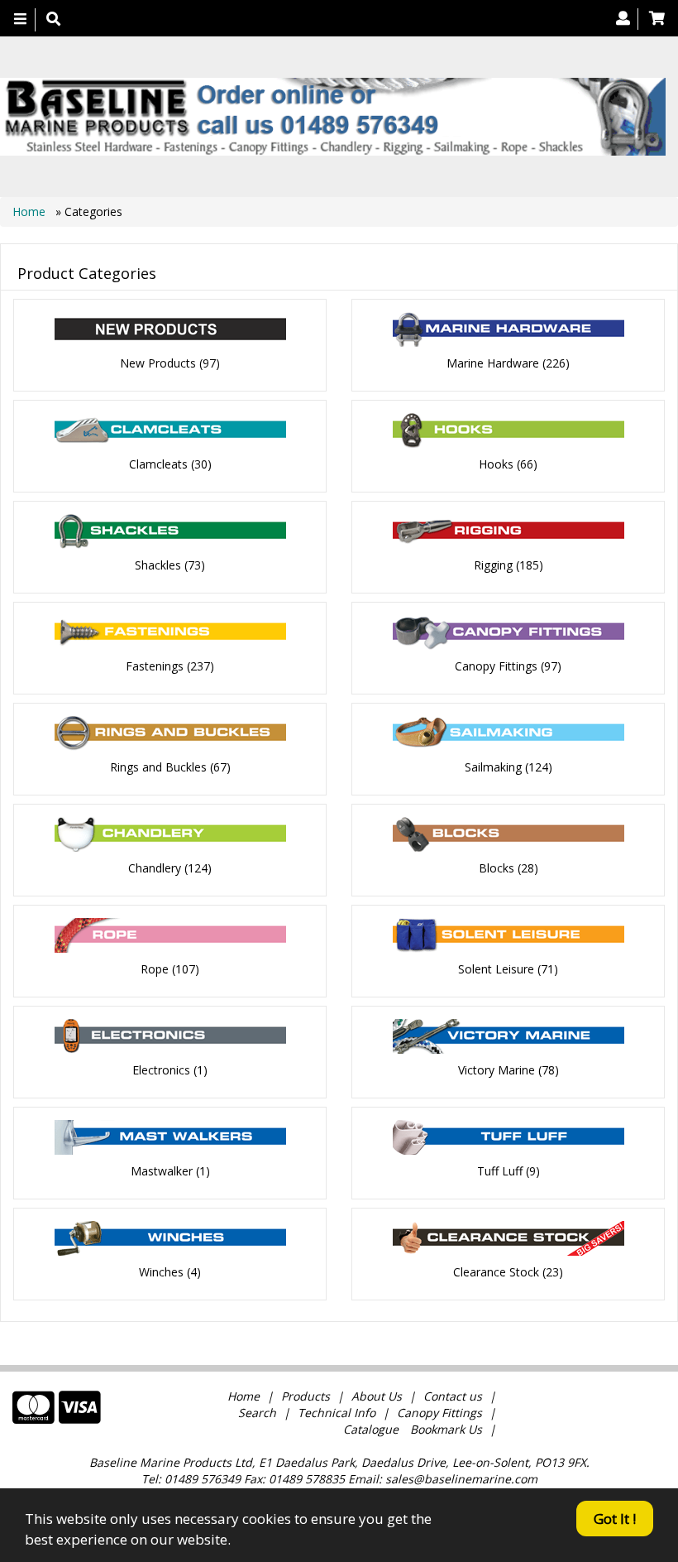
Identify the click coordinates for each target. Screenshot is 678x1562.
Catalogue (371, 1429)
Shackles (158, 565)
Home (30, 211)
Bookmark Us (446, 1429)
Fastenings (155, 666)
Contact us (452, 1396)
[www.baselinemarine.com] (333, 116)
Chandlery (154, 868)
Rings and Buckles (158, 767)
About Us (376, 1396)
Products (305, 1396)
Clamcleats (158, 464)
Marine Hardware (492, 363)
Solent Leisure (496, 969)
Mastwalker (162, 1171)
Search (258, 1412)
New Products (158, 363)
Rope (155, 969)
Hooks (496, 464)
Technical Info (336, 1412)
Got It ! (615, 1518)
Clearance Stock (496, 1272)
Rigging (493, 565)
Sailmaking (493, 767)
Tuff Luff (500, 1171)
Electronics (161, 1070)
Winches (161, 1272)
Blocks (496, 868)
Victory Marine (496, 1070)
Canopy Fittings (496, 666)
